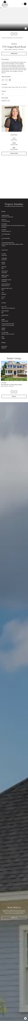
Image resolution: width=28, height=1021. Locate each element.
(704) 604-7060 (14, 144)
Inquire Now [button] (14, 53)
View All (14, 396)
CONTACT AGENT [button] (14, 153)
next (15, 33)
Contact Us (14, 917)
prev (12, 33)
